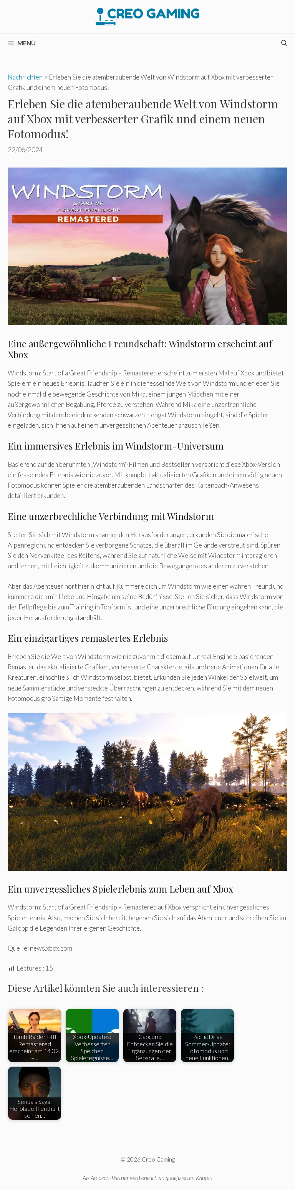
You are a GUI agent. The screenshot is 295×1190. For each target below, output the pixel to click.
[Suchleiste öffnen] (284, 43)
